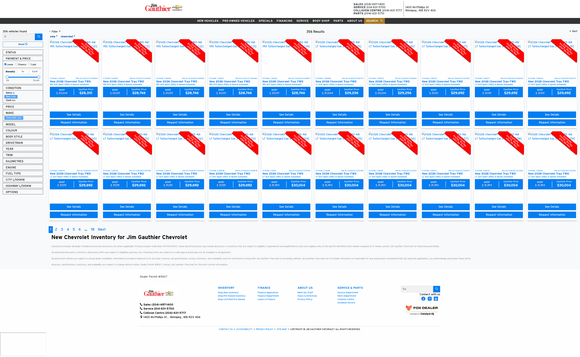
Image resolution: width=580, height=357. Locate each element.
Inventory (226, 287)
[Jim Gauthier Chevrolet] (164, 7)
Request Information (74, 122)
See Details (74, 114)
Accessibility (244, 329)
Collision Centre (345, 299)
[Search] (38, 37)
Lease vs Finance (266, 299)
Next (102, 229)
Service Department (347, 292)
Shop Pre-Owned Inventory (231, 296)
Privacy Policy (305, 299)
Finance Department (268, 296)
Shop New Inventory (228, 292)
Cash (33, 64)
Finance (22, 64)
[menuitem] (23, 93)
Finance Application (268, 292)
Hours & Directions (307, 296)
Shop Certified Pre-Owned (231, 299)
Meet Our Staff (305, 292)
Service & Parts (350, 287)
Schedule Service (346, 303)
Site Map (282, 329)
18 (92, 229)
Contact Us (226, 329)
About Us (305, 287)
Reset (21, 44)
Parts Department (346, 296)
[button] (207, 21)
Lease (10, 64)
